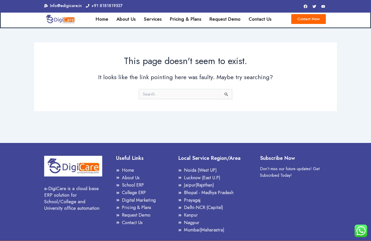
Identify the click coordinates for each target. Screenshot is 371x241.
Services (153, 19)
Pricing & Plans (185, 19)
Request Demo (225, 19)
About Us (126, 19)
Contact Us (260, 19)
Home (102, 19)
